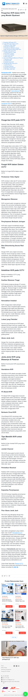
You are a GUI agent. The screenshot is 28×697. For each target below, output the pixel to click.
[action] (25, 694)
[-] (14, 666)
